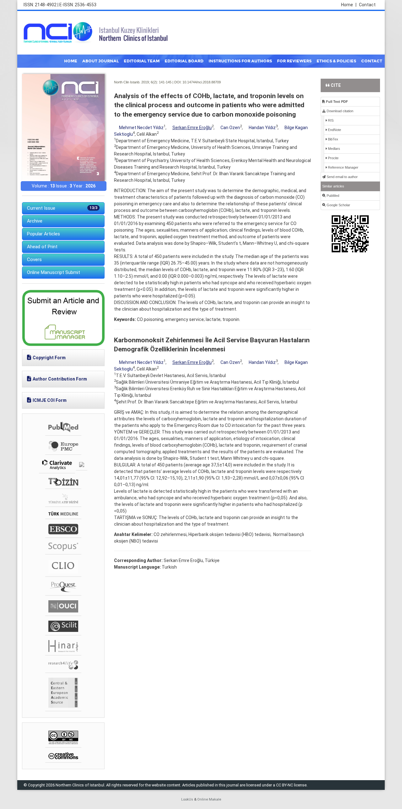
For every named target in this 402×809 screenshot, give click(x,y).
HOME (70, 61)
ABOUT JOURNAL (100, 61)
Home (348, 4)
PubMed (332, 195)
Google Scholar (338, 205)
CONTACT (371, 61)
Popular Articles (43, 234)
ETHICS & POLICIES (336, 61)
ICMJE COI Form (50, 400)
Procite (333, 158)
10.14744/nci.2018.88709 (201, 82)
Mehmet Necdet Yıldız (141, 127)
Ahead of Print (42, 247)
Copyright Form (49, 357)
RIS (330, 120)
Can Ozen (230, 127)
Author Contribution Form (60, 378)
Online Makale (209, 799)
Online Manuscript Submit (53, 272)
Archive (34, 221)
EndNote (334, 130)
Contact (367, 4)
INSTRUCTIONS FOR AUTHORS (240, 61)
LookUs (187, 799)
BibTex (332, 139)
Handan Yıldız (262, 127)
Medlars (333, 148)
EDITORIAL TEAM (142, 61)
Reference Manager (342, 167)
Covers (34, 259)
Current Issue (62, 208)
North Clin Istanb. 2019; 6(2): (136, 82)
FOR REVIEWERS (294, 61)
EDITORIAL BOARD (184, 61)
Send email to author (342, 177)
